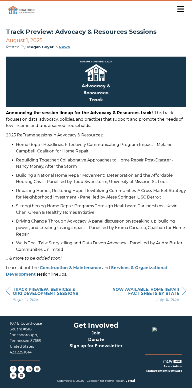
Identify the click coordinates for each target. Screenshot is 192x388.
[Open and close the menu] (111, 9)
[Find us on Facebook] (13, 369)
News (64, 47)
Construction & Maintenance (70, 267)
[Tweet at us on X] (21, 369)
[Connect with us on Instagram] (37, 369)
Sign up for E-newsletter (96, 345)
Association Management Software (164, 368)
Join (96, 333)
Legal (130, 380)
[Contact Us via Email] (21, 375)
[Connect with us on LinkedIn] (29, 369)
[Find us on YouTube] (13, 375)
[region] (148, 295)
